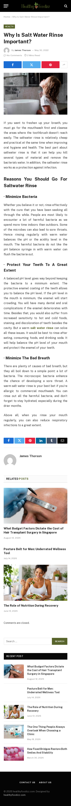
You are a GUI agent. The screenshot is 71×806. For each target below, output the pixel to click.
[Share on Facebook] (13, 64)
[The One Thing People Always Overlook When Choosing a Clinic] (14, 732)
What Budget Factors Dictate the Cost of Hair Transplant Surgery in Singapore (45, 670)
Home (7, 17)
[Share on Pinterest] (51, 64)
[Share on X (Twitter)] (32, 64)
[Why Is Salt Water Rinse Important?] (35, 94)
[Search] (65, 6)
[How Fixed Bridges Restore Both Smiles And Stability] (14, 754)
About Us (45, 782)
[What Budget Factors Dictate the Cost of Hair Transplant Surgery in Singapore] (35, 506)
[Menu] (6, 6)
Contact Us (27, 782)
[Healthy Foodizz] (35, 6)
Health (9, 26)
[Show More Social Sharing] (63, 64)
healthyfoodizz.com (14, 795)
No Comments (14, 55)
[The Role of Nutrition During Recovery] (35, 583)
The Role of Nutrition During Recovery (31, 605)
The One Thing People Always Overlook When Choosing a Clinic (46, 730)
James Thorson (23, 50)
